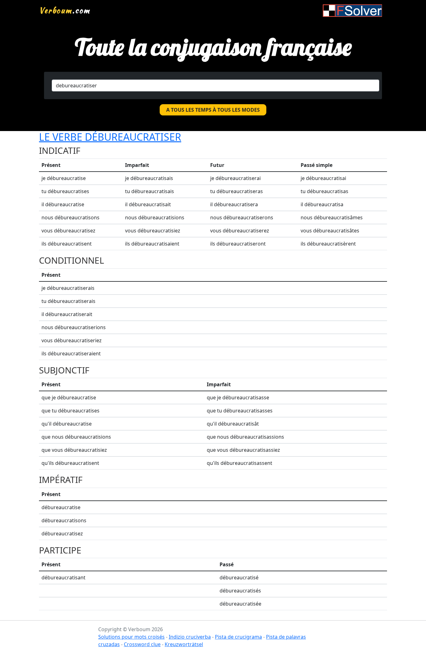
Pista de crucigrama (238, 636)
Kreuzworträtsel (184, 644)
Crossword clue (142, 644)
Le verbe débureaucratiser (110, 137)
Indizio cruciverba (190, 636)
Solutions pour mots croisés (131, 636)
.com (64, 10)
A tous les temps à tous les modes (213, 109)
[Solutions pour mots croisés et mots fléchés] (352, 10)
